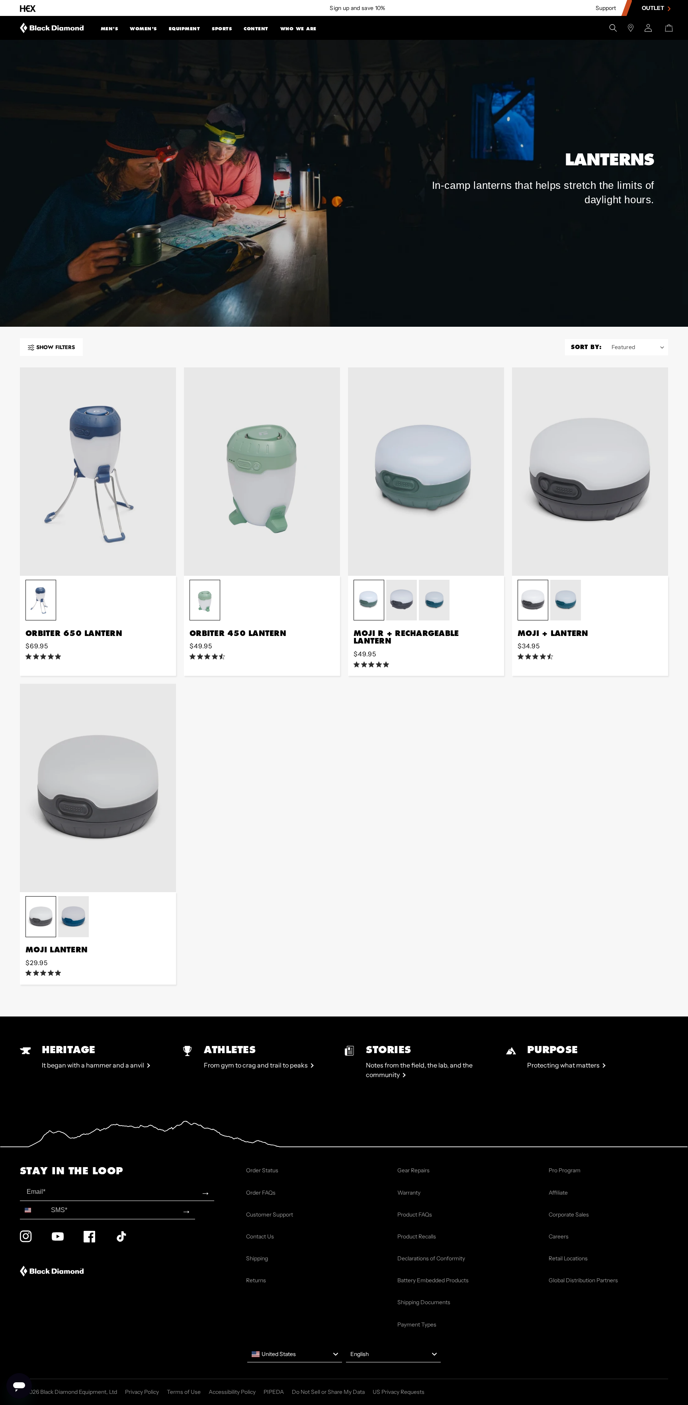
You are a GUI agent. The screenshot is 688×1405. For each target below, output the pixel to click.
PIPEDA (274, 1391)
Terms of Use (184, 1391)
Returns (256, 1280)
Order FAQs (261, 1192)
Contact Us (260, 1236)
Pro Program (564, 1170)
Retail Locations (568, 1258)
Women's (143, 28)
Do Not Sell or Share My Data (328, 1391)
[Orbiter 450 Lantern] (262, 471)
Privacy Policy (142, 1391)
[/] (52, 28)
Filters (55, 347)
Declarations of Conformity (431, 1258)
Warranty (408, 1192)
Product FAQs (414, 1214)
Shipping (257, 1258)
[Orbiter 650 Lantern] (98, 471)
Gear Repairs (413, 1170)
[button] (109, 28)
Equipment (184, 28)
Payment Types (416, 1324)
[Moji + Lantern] (590, 471)
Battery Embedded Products (433, 1280)
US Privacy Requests (398, 1391)
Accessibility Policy (232, 1391)
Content (256, 28)
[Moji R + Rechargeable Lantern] (426, 471)
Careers (559, 1236)
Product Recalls (416, 1236)
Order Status (262, 1170)
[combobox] (33, 1210)
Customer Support (269, 1214)
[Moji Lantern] (98, 788)
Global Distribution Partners (583, 1280)
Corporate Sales (569, 1214)
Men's (109, 28)
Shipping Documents (423, 1302)
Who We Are (298, 28)
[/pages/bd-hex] (28, 8)
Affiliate (558, 1192)
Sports (222, 28)
